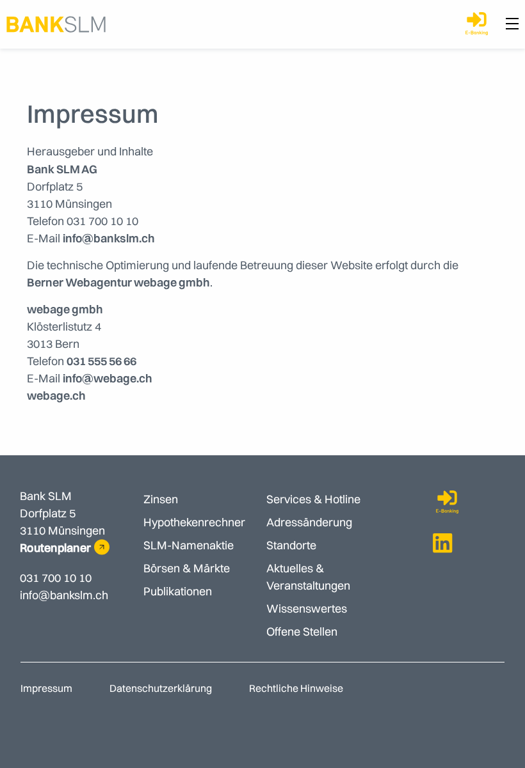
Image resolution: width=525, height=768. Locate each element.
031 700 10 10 (56, 577)
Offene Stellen (301, 631)
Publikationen (177, 591)
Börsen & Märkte (186, 568)
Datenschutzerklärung (160, 688)
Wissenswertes (306, 608)
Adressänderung (309, 522)
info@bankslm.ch (109, 238)
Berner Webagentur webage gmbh (118, 282)
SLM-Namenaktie (188, 545)
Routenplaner (55, 547)
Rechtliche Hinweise (296, 688)
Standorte (291, 545)
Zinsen (160, 499)
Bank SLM (56, 24)
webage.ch (56, 395)
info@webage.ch (107, 378)
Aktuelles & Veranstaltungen (308, 577)
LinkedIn (443, 543)
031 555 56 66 (101, 361)
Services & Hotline (313, 499)
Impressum (46, 688)
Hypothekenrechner (194, 522)
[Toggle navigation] (512, 24)
